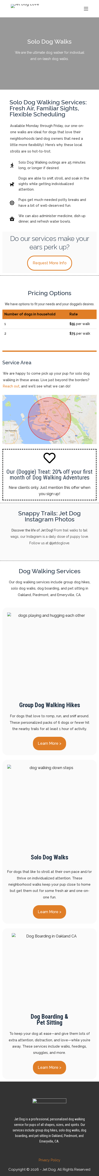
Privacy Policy (49, 1160)
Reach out (11, 386)
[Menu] (86, 9)
